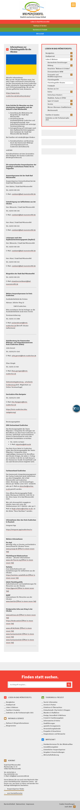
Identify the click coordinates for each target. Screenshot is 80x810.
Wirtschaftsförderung (51, 755)
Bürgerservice (11, 726)
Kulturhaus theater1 (55, 95)
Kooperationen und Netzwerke (54, 734)
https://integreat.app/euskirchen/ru (19, 530)
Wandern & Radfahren (51, 713)
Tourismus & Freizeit (40, 30)
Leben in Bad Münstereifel (40, 22)
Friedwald (51, 86)
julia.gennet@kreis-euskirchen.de (24, 356)
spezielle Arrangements (52, 726)
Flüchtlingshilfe (53, 80)
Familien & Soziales (52, 115)
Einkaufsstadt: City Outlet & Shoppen (57, 710)
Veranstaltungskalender (52, 729)
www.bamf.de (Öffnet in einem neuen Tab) (21, 601)
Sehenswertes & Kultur (52, 721)
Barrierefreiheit (9, 804)
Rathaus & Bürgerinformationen (17, 723)
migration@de (23, 444)
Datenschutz (20, 804)
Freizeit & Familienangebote (53, 718)
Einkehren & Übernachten (53, 707)
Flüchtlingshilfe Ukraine (56, 83)
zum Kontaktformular (14, 793)
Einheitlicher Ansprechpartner (54, 750)
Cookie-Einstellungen (67, 804)
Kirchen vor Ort (53, 89)
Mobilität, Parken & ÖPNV (57, 98)
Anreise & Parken (50, 705)
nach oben (68, 807)
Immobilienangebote (51, 747)
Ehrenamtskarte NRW (55, 72)
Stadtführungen (49, 723)
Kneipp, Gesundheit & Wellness (55, 715)
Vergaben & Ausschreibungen (54, 752)
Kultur (50, 92)
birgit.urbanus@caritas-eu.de (22, 509)
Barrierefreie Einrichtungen (57, 62)
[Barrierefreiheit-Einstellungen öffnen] (76, 408)
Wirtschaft (40, 34)
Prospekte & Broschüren (52, 731)
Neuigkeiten (50, 53)
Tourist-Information (50, 702)
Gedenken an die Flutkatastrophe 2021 (57, 119)
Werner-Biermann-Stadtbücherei (59, 107)
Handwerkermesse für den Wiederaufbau (58, 744)
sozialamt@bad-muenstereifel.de (24, 194)
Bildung (50, 65)
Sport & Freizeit (53, 101)
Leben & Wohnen (52, 59)
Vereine (50, 104)
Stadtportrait (50, 56)
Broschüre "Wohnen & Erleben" (59, 69)
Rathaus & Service (40, 26)
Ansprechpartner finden (15, 789)
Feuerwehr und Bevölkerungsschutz (55, 76)
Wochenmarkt (53, 110)
